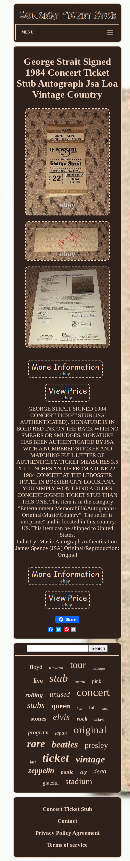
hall (79, 708)
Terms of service (67, 845)
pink (96, 681)
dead (99, 771)
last (33, 762)
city (83, 772)
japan (61, 733)
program (38, 732)
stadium (78, 781)
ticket (55, 757)
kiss (105, 708)
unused (60, 694)
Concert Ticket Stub (67, 809)
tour (78, 664)
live (38, 680)
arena (80, 681)
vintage (90, 759)
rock (82, 719)
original (90, 730)
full (92, 707)
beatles (65, 744)
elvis (61, 717)
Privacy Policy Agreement (67, 833)
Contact (67, 821)
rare (36, 743)
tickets (99, 719)
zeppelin (41, 770)
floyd (36, 667)
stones (38, 718)
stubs (36, 705)
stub (58, 678)
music (67, 772)
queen (60, 706)
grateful (51, 783)
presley (96, 745)
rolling (34, 694)
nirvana (56, 667)
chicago (99, 668)
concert (93, 692)
